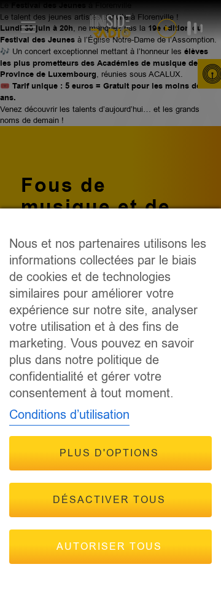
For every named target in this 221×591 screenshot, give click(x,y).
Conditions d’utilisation (69, 415)
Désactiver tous (109, 500)
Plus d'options (109, 453)
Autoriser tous (109, 546)
